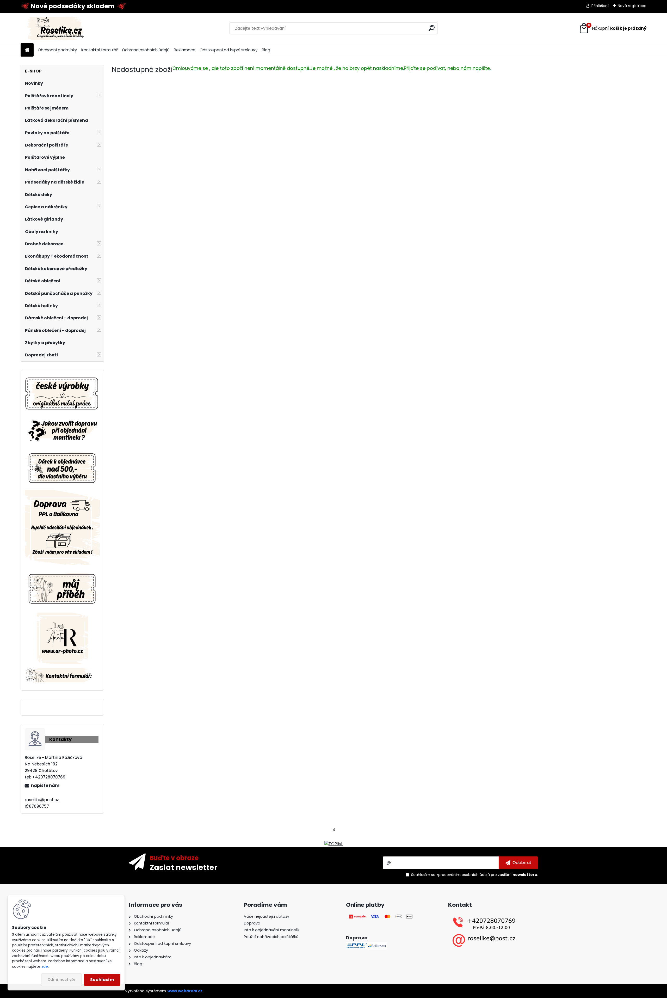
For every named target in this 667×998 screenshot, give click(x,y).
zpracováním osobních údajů (463, 874)
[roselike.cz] (62, 394)
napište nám (45, 785)
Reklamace (184, 50)
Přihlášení (600, 5)
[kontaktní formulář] (62, 671)
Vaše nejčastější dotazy (266, 916)
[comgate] (381, 916)
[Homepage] (27, 50)
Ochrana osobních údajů (146, 50)
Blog (266, 50)
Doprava (252, 923)
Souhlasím (102, 980)
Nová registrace (632, 5)
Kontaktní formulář (99, 50)
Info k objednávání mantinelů (271, 930)
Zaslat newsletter (184, 867)
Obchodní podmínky (57, 50)
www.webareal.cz (185, 991)
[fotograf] (62, 616)
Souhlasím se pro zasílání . (474, 874)
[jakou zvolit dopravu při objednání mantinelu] (62, 419)
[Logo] (56, 28)
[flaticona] (334, 831)
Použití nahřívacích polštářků (271, 936)
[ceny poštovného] (62, 493)
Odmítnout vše (61, 979)
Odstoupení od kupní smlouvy (229, 50)
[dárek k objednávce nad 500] (62, 468)
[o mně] (62, 572)
